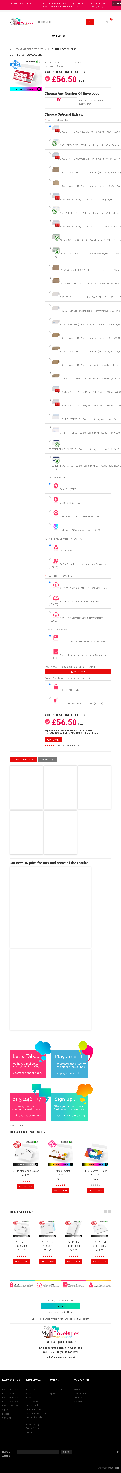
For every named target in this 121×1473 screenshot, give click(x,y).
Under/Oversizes (10, 1406)
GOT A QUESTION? (61, 1342)
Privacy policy (96, 6)
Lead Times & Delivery (36, 1413)
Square (5, 1410)
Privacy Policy (32, 1424)
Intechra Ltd (31, 1432)
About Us (30, 1389)
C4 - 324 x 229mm (10, 1402)
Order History (80, 1393)
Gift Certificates (57, 1389)
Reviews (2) (47, 760)
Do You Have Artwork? (56, 629)
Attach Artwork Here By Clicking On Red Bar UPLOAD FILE (71, 667)
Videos (29, 1397)
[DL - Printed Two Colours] (26, 75)
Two (20, 1125)
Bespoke (6, 1414)
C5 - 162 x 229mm (10, 1397)
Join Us (66, 1452)
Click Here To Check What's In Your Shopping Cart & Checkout (60, 1319)
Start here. (68, 1312)
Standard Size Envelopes (29, 49)
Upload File (79, 671)
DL (16, 1125)
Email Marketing (33, 1409)
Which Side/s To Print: (56, 477)
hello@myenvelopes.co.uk (60, 1357)
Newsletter (79, 1402)
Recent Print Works (23, 760)
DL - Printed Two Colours (62, 49)
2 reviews (59, 745)
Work (28, 1393)
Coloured (6, 1418)
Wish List (78, 1397)
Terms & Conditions (35, 1428)
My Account (79, 1389)
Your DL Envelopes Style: (57, 120)
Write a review (72, 745)
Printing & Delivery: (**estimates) (61, 576)
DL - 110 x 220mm (10, 1393)
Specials (54, 1393)
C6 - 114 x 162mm (10, 1389)
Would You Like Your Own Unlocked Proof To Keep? (70, 678)
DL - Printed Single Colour (26, 1171)
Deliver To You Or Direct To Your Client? (64, 539)
